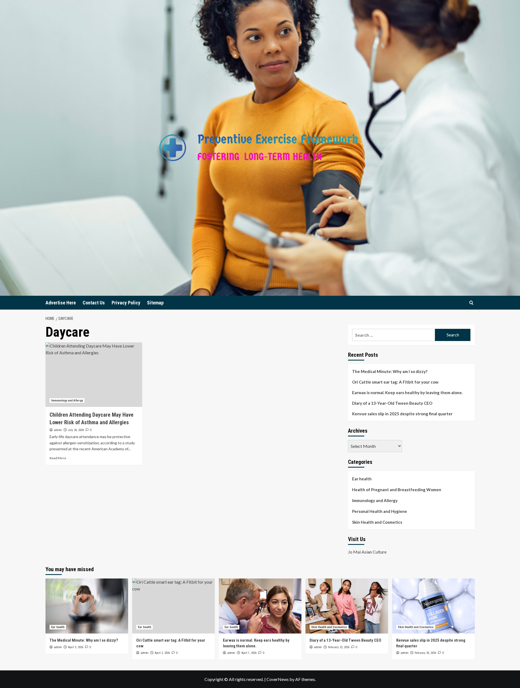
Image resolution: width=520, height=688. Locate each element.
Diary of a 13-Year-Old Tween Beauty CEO (392, 403)
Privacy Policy (126, 303)
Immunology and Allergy (67, 400)
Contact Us (94, 303)
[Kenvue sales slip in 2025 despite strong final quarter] (433, 606)
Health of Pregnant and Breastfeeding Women (396, 489)
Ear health (362, 478)
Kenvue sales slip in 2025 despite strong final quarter (402, 413)
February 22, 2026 (338, 647)
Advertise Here (61, 303)
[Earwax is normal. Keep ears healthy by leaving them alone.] (260, 606)
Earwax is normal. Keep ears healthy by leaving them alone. (407, 392)
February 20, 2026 (425, 653)
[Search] (471, 302)
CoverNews (277, 679)
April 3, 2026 (75, 647)
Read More (58, 458)
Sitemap (155, 303)
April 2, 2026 (162, 653)
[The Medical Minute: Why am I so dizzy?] (87, 606)
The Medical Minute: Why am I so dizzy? (389, 371)
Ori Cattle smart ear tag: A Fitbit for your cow (395, 382)
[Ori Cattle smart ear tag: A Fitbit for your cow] (173, 606)
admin (58, 430)
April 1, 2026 (248, 653)
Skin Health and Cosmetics (377, 522)
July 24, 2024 (76, 430)
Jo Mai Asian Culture (367, 551)
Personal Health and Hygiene (379, 511)
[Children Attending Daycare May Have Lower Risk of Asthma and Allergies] (94, 374)
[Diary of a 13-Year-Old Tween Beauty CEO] (347, 606)
